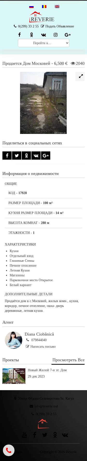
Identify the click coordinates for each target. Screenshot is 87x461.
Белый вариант (20, 285)
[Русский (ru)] (31, 6)
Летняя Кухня (19, 270)
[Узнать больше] (43, 383)
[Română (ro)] (44, 6)
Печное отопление (23, 265)
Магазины (17, 275)
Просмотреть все (68, 359)
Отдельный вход (21, 256)
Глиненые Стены (22, 261)
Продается (12, 63)
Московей (41, 63)
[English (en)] (57, 6)
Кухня (14, 251)
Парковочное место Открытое (31, 280)
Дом (26, 63)
